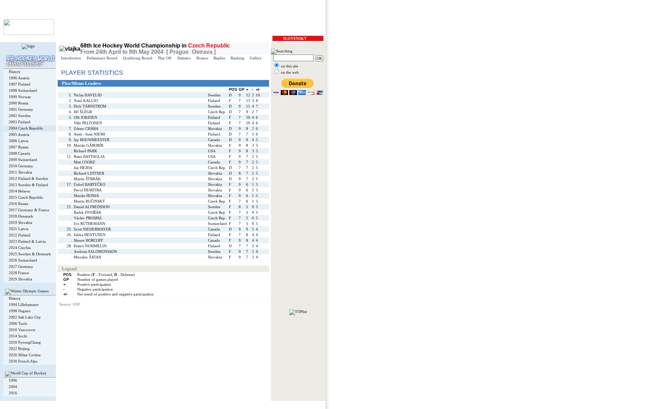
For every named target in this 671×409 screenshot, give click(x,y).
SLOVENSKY (295, 38)
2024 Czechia (20, 248)
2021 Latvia (18, 229)
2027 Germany (21, 266)
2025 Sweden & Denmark (30, 254)
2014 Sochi (18, 336)
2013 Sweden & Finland (28, 185)
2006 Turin (18, 323)
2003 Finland (19, 122)
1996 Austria (19, 78)
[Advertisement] (298, 204)
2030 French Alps (23, 361)
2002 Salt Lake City (25, 317)
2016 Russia (18, 204)
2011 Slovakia (20, 172)
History (15, 72)
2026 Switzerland (23, 260)
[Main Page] (28, 33)
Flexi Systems (107, 404)
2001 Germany (21, 109)
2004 (13, 387)
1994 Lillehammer (24, 304)
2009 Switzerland (23, 160)
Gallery (256, 58)
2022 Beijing (19, 348)
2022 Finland (19, 235)
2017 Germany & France (29, 210)
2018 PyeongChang (25, 342)
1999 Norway (20, 97)
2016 (13, 393)
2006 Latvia (18, 141)
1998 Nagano (20, 311)
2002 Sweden (20, 116)
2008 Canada (19, 153)
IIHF (76, 304)
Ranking (237, 58)
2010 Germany (21, 166)
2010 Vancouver (22, 330)
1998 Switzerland (23, 90)
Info (124, 404)
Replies (219, 58)
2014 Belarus (19, 191)
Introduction (71, 58)
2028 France (19, 273)
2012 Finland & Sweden (28, 178)
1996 (13, 380)
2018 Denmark (21, 216)
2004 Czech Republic (26, 128)
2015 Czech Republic (26, 197)
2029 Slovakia (20, 279)
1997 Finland (19, 84)
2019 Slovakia (20, 222)
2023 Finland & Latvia (27, 241)
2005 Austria (19, 134)
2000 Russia (18, 103)
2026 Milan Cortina (25, 355)
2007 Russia (18, 147)
